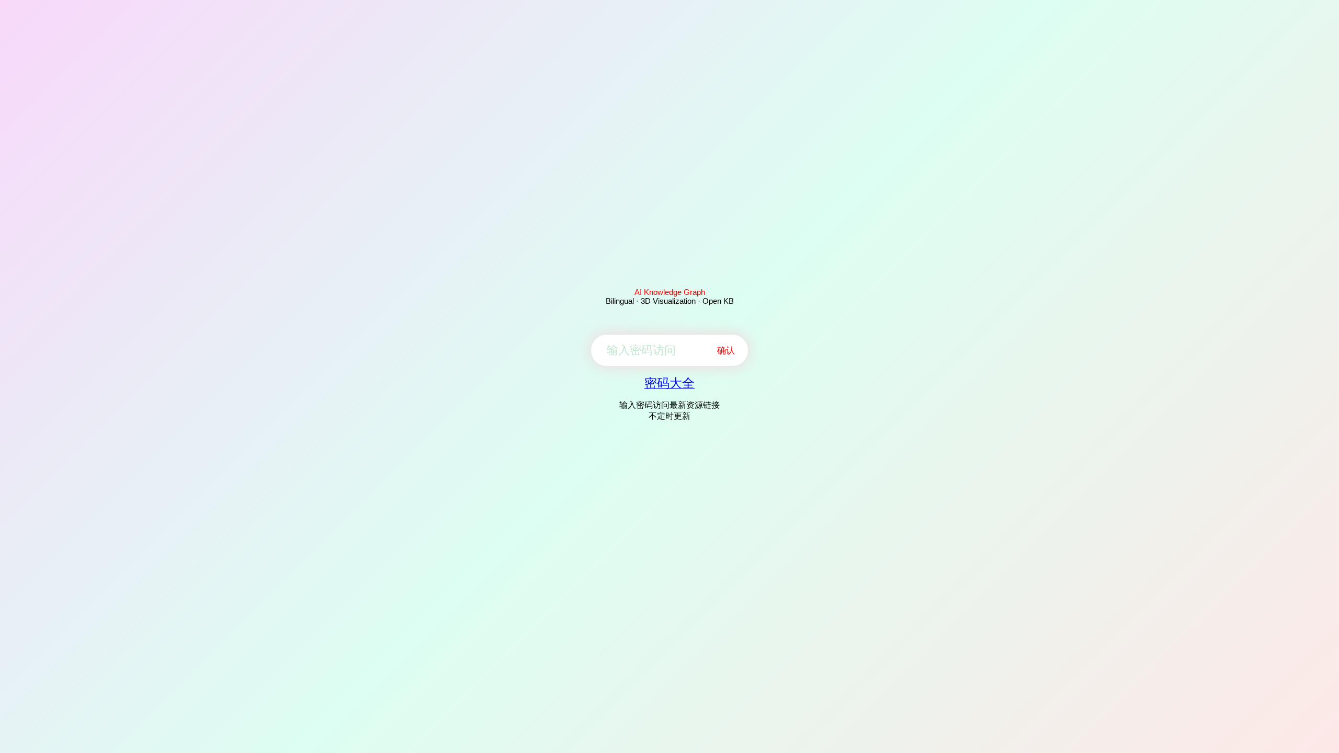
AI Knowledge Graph (669, 292)
